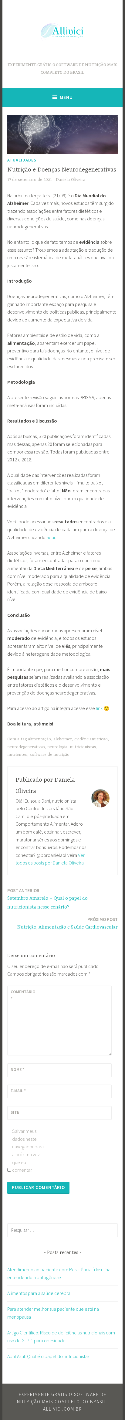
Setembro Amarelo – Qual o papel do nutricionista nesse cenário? (47, 899)
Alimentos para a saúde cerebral (39, 1293)
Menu (66, 97)
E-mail (18, 1090)
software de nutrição (49, 754)
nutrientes (17, 754)
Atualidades (21, 160)
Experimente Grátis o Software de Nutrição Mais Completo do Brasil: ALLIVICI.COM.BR (62, 1401)
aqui (50, 537)
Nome (17, 1069)
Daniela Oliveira (70, 179)
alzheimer (62, 739)
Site (15, 1112)
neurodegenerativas (26, 747)
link (99, 708)
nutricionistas (83, 747)
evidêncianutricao (91, 739)
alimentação (39, 739)
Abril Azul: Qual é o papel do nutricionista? (48, 1356)
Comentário (23, 995)
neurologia (57, 747)
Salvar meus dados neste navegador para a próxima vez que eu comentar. (28, 1150)
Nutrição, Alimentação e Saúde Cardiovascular (67, 923)
